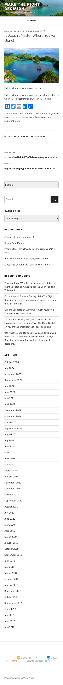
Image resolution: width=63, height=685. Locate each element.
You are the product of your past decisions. (29, 327)
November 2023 (12, 374)
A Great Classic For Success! (19, 237)
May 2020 (9, 525)
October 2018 (11, 549)
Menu (33, 20)
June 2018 (9, 561)
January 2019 (11, 543)
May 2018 (9, 567)
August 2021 (11, 434)
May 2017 (9, 627)
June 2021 (9, 446)
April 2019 (9, 531)
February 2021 (11, 470)
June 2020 (9, 519)
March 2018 (10, 573)
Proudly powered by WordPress (19, 678)
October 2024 (11, 362)
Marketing (27, 136)
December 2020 (12, 482)
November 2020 (12, 488)
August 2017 (11, 609)
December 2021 (12, 410)
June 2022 (9, 392)
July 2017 (9, 615)
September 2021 (13, 428)
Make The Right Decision (22, 6)
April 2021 (9, 458)
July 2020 (9, 512)
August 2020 (11, 506)
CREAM (25, 660)
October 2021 (11, 422)
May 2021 (9, 452)
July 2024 (9, 368)
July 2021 (9, 440)
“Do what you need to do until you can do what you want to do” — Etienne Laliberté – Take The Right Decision (30, 337)
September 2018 (13, 555)
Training (40, 136)
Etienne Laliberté (34, 31)
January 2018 (11, 585)
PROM (54, 660)
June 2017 (9, 621)
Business (13, 136)
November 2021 (12, 416)
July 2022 (9, 386)
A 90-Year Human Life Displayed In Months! (26, 258)
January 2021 (11, 476)
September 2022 (13, 380)
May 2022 (9, 398)
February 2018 (11, 579)
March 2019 (10, 537)
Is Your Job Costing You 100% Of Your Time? (27, 264)
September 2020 (13, 500)
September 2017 (13, 603)
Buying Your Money (14, 243)
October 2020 (11, 494)
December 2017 (12, 591)
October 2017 (11, 597)
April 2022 (9, 404)
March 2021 (10, 464)
